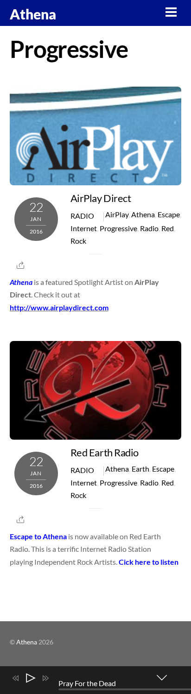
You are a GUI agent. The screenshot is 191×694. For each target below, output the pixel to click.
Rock (78, 240)
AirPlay (116, 214)
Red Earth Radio (104, 452)
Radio (82, 215)
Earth (140, 468)
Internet (83, 228)
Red (167, 228)
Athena (143, 214)
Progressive (118, 228)
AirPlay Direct (100, 198)
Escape (169, 214)
